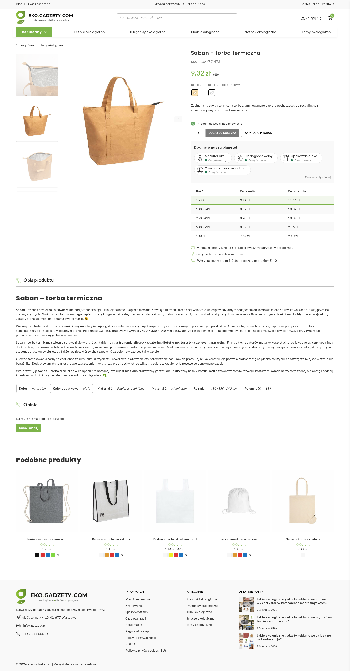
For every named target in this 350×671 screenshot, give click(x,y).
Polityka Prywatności (140, 637)
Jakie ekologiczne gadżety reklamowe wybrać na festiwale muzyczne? (294, 619)
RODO (130, 644)
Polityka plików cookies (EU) (145, 650)
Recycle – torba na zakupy (111, 539)
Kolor (196, 85)
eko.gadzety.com (39, 664)
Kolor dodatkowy (224, 85)
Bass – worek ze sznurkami (239, 539)
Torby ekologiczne (316, 32)
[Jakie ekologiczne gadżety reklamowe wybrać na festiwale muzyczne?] (246, 623)
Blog (316, 4)
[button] (178, 119)
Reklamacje (133, 624)
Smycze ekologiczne (200, 618)
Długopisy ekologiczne (148, 32)
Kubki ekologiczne (205, 32)
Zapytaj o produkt (259, 132)
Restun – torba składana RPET (175, 539)
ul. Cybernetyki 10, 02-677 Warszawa (49, 617)
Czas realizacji (135, 618)
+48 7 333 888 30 (40, 4)
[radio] (195, 93)
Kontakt (328, 4)
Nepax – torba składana (303, 539)
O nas (306, 4)
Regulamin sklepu (137, 631)
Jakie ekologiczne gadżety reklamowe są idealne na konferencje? (294, 637)
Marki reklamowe (137, 599)
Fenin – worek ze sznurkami (47, 539)
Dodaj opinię (28, 428)
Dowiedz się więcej (318, 177)
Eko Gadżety (31, 32)
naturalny (39, 388)
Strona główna (25, 45)
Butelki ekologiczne (89, 32)
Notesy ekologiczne (260, 32)
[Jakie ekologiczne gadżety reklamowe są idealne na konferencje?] (246, 641)
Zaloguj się (313, 18)
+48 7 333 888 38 (35, 633)
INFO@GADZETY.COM (166, 4)
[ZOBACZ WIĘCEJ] (47, 501)
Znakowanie (134, 605)
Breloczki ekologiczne (202, 599)
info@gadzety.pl (34, 625)
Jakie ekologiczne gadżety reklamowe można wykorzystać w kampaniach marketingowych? (292, 601)
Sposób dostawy (136, 612)
